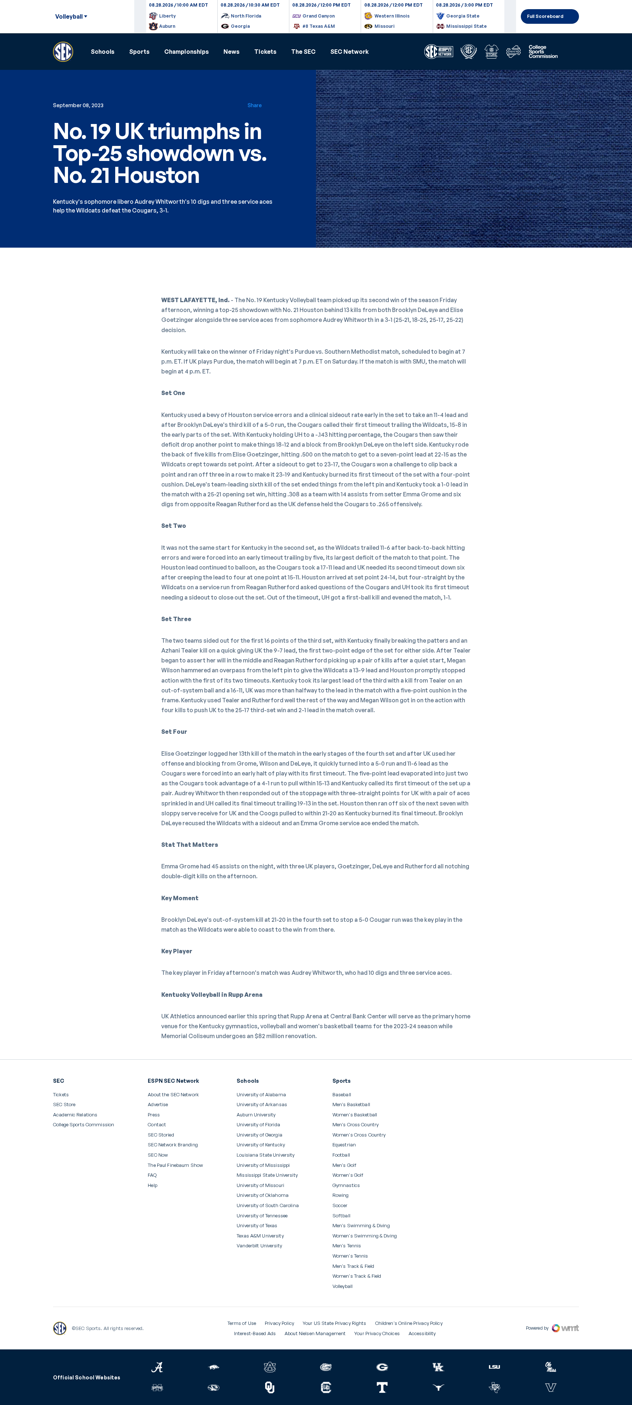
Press (154, 1115)
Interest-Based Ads (255, 1333)
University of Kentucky (261, 1144)
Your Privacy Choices (377, 1333)
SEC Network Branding (173, 1144)
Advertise (158, 1105)
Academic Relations (75, 1114)
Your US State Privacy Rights (334, 1323)
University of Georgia (259, 1135)
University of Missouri (260, 1185)
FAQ (152, 1175)
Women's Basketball (354, 1114)
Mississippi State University (267, 1175)
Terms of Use (241, 1323)
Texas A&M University (260, 1236)
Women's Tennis (350, 1256)
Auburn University (256, 1114)
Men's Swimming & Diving (361, 1225)
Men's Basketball (351, 1104)
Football (341, 1155)
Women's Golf (348, 1175)
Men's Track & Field (353, 1266)
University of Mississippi (263, 1165)
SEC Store (64, 1104)
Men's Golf (344, 1165)
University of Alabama (261, 1094)
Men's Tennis (346, 1245)
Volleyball (342, 1286)
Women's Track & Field (356, 1276)
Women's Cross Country (359, 1135)
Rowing (340, 1195)
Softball (341, 1215)
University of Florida (258, 1124)
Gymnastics (346, 1185)
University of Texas (257, 1225)
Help (152, 1185)
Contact (157, 1124)
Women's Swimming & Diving (364, 1236)
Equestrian (344, 1144)
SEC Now (158, 1155)
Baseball (341, 1094)
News (231, 51)
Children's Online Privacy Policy (409, 1323)
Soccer (340, 1205)
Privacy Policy (279, 1323)
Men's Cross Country (355, 1124)
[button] (102, 51)
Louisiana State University (265, 1155)
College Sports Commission (83, 1125)
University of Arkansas (262, 1104)
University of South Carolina (268, 1205)
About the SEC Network (173, 1094)
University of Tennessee (262, 1215)
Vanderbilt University (259, 1245)
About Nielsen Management (315, 1333)
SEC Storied (161, 1135)
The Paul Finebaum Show (175, 1165)
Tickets (265, 51)
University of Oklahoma (263, 1195)
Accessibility (422, 1333)
